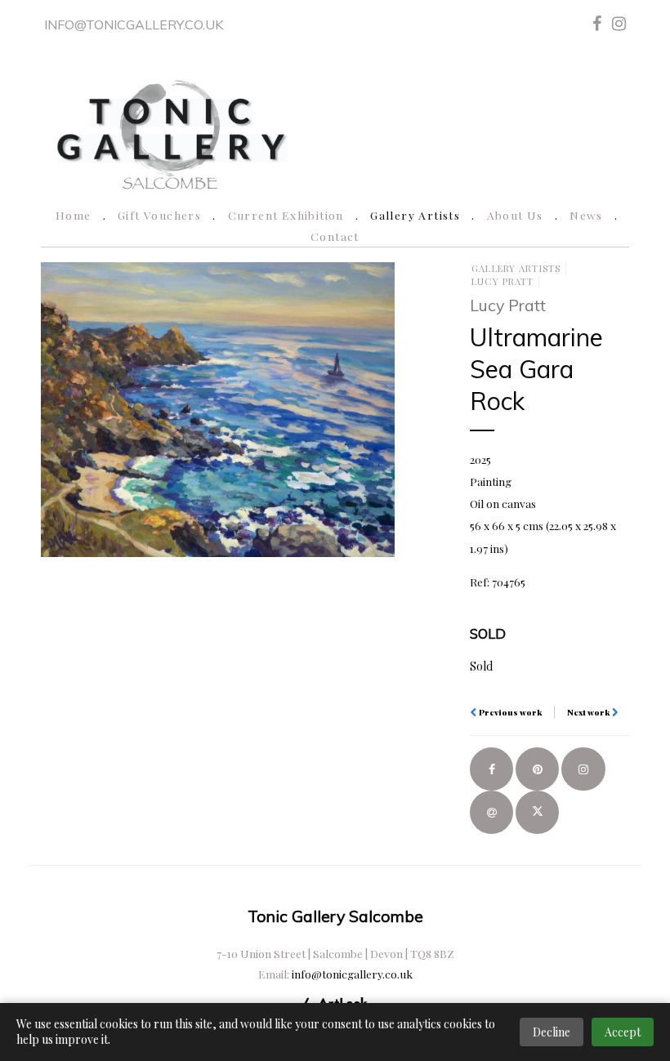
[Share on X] (537, 812)
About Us (515, 214)
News (586, 214)
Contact (335, 236)
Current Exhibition (286, 214)
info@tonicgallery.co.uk (133, 24)
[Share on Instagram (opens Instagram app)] (583, 769)
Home (74, 214)
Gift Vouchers (159, 214)
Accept (623, 1032)
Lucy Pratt (502, 281)
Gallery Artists (415, 214)
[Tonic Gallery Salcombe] (171, 132)
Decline (551, 1032)
